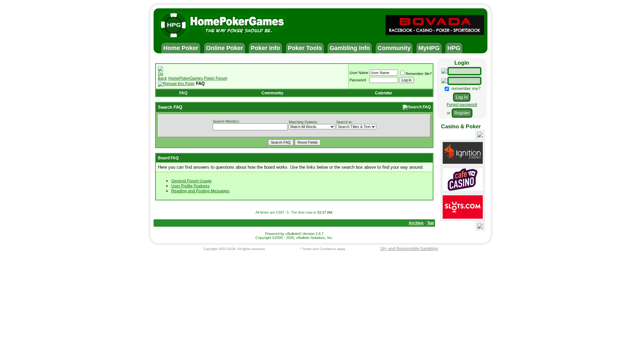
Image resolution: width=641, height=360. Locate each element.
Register (462, 113)
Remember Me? (419, 74)
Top (430, 223)
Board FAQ (168, 158)
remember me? (465, 88)
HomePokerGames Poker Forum (197, 78)
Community (272, 93)
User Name (359, 73)
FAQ (183, 93)
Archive (416, 223)
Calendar (383, 93)
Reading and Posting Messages (200, 191)
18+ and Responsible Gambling (409, 248)
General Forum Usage (191, 181)
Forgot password (462, 104)
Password (358, 80)
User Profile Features (190, 186)
